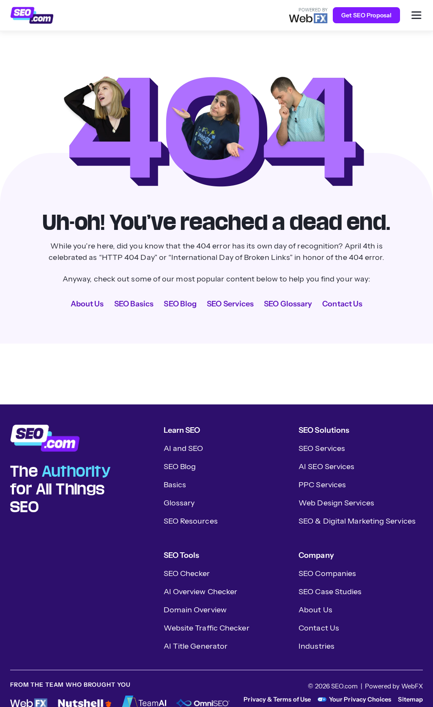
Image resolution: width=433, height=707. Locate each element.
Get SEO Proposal (366, 15)
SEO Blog (180, 303)
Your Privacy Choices (360, 699)
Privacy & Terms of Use (277, 699)
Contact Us (342, 303)
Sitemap (410, 699)
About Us (87, 303)
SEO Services (230, 303)
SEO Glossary (288, 303)
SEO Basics (134, 303)
